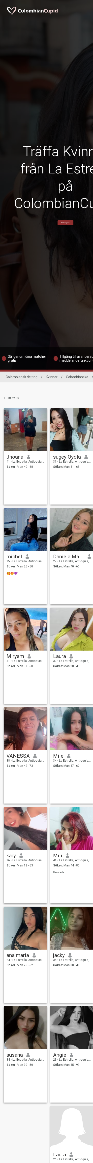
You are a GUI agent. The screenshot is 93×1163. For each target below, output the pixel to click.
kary (11, 856)
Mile (58, 756)
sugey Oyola (67, 457)
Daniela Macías (68, 557)
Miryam (15, 656)
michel (14, 557)
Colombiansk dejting (21, 377)
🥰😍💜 (12, 573)
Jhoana (14, 457)
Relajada (58, 872)
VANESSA (18, 756)
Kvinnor (52, 377)
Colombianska (77, 377)
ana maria (17, 955)
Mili (57, 856)
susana (14, 1055)
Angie (59, 1055)
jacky (59, 955)
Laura (59, 656)
